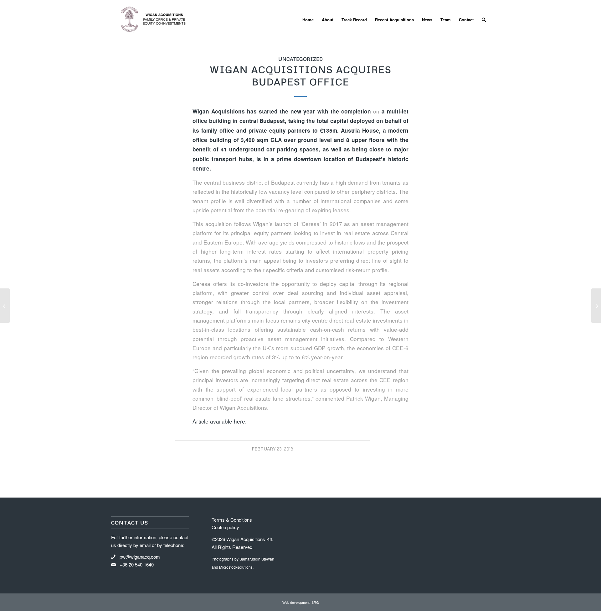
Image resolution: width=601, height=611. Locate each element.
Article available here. (220, 421)
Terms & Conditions (232, 519)
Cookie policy (225, 527)
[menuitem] (308, 19)
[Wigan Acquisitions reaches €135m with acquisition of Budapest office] (5, 305)
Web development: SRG (300, 602)
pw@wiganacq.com (140, 556)
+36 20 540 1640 (137, 564)
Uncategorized (300, 59)
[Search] (484, 19)
